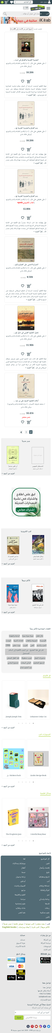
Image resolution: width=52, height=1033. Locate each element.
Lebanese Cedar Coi (38, 716)
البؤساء (8, 640)
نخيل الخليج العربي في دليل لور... (26, 332)
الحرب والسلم (41, 645)
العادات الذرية (18, 640)
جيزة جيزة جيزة (12, 605)
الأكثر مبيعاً (45, 927)
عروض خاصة (18, 924)
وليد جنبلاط (37, 607)
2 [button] (29, 723)
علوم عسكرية (44, 912)
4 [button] (22, 723)
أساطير (22, 881)
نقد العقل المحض (13, 658)
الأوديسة (43, 640)
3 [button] (26, 723)
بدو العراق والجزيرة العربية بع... (26, 128)
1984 (8, 645)
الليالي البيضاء (26, 663)
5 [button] (18, 723)
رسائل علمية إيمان (38, 556)
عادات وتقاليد (20, 908)
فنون (47, 863)
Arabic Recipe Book (38, 775)
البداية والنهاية (14, 636)
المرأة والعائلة (44, 890)
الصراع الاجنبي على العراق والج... (26, 264)
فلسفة (47, 903)
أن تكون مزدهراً (12, 466)
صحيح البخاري (13, 663)
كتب (48, 924)
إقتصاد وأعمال (44, 868)
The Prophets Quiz (13, 834)
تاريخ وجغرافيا (44, 877)
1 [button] (33, 723)
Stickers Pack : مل (14, 775)
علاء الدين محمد (37, 469)
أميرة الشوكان (12, 469)
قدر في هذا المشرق (37, 605)
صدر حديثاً (7, 924)
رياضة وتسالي (44, 899)
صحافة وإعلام (44, 886)
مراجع (23, 890)
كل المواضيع (45, 859)
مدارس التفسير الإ (13, 556)
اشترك (19, 1017)
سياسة (23, 899)
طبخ (47, 872)
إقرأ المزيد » (31, 95)
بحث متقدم (40, 924)
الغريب (25, 645)
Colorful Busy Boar (38, 834)
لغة (24, 859)
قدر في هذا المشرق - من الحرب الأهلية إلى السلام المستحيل (26, 652)
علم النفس (21, 912)
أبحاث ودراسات (24, 927)
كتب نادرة (35, 927)
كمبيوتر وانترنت (19, 886)
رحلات (47, 908)
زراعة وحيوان (20, 877)
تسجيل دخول (44, 2)
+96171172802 (45, 993)
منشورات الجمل (39, 658)
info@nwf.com (45, 996)
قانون (47, 917)
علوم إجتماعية (20, 903)
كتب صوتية (30, 924)
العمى (32, 645)
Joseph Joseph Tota (13, 716)
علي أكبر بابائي (13, 559)
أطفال (23, 868)
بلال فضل (12, 607)
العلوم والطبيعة (20, 894)
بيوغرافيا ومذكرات (18, 863)
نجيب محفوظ (27, 658)
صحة (23, 872)
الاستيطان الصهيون (37, 466)
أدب (48, 881)
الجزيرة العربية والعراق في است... (26, 60)
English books (9, 927)
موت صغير (16, 645)
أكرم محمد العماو (37, 559)
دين (48, 894)
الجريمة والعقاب (31, 640)
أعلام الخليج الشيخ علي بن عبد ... (26, 400)
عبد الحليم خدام (26, 667)
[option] (38, 700)
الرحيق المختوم (38, 663)
